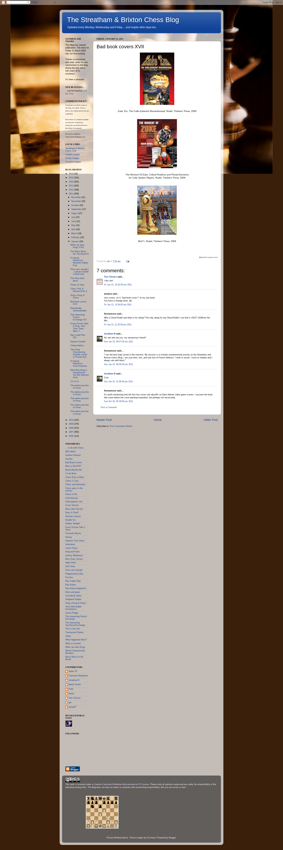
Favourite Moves (73, 533)
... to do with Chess (74, 448)
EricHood (151, 838)
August (75, 213)
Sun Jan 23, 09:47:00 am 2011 (118, 341)
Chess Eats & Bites (74, 477)
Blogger (172, 838)
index (215, 257)
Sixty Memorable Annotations (73, 608)
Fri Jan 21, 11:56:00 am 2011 (118, 305)
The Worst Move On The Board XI (79, 252)
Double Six (70, 520)
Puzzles (69, 577)
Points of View (77, 285)
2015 (71, 178)
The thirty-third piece (77, 279)
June (73, 221)
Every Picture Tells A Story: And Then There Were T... (79, 327)
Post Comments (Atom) (121, 426)
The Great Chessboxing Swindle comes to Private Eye (78, 353)
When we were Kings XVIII (77, 246)
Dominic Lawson (73, 516)
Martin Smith (75, 684)
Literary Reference (74, 555)
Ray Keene (70, 585)
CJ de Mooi (70, 473)
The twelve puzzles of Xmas (79, 386)
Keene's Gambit (77, 341)
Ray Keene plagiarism (75, 588)
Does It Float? (72, 512)
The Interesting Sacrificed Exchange (75, 624)
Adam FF (73, 671)
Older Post (211, 419)
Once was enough (73, 570)
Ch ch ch (74, 381)
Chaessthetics (77, 345)
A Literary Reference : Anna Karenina (78, 363)
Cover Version (72, 505)
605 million (70, 451)
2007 (71, 432)
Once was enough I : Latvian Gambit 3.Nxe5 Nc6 (79, 271)
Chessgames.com (74, 502)
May (73, 225)
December (76, 197)
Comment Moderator (78, 676)
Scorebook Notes (73, 596)
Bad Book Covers (73, 462)
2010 (71, 420)
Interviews (70, 544)
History (68, 537)
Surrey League (72, 158)
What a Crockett (73, 643)
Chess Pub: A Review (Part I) (78, 290)
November (76, 201)
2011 (71, 194)
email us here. (179, 787)
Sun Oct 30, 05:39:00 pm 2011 (118, 401)
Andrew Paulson (73, 455)
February (75, 237)
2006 (71, 436)
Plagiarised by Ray (74, 574)
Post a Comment (109, 407)
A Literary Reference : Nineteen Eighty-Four (79, 261)
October (75, 205)
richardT (72, 707)
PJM (71, 689)
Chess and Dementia (75, 484)
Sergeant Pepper (73, 599)
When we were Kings (75, 647)
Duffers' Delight (72, 523)
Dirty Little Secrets (74, 509)
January (75, 241)
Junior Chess (71, 548)
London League (72, 154)
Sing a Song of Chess (77, 296)
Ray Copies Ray (73, 581)
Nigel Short (70, 563)
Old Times (70, 566)
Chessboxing (71, 498)
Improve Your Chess (75, 541)
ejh (70, 702)
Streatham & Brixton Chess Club (75, 149)
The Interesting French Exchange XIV (78, 317)
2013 (71, 186)
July (73, 217)
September (76, 209)
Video (68, 636)
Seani (71, 693)
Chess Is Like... (72, 481)
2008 (71, 428)
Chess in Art (71, 494)
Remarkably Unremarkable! (78, 309)
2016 (71, 174)
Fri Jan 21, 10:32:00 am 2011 (118, 285)
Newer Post (104, 419)
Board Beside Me (73, 470)
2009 (71, 424)
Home (158, 419)
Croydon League (73, 162)
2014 (71, 182)
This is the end (72, 629)
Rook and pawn (72, 592)
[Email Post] (127, 261)
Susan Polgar (71, 613)
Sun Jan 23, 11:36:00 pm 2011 (118, 381)
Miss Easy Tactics (74, 559)
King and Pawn (72, 552)
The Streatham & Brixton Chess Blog (123, 20)
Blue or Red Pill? (73, 466)
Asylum (69, 459)
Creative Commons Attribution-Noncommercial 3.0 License (121, 784)
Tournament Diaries (74, 632)
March (74, 233)
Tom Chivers (110, 277)
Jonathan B (109, 334)
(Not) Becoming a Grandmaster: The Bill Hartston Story (79, 374)
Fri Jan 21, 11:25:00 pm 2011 (118, 324)
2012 (71, 190)
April (73, 229)
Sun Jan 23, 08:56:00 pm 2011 (118, 364)
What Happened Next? (76, 640)
